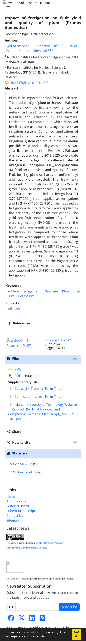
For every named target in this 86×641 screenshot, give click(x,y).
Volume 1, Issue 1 (58, 340)
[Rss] (42, 619)
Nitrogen (51, 291)
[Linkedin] (32, 619)
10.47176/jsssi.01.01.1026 (29, 82)
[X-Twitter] (21, 619)
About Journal (16, 501)
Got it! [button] (76, 634)
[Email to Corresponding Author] (49, 50)
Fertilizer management (23, 291)
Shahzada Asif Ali (48, 46)
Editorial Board (17, 506)
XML (17, 369)
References (21, 323)
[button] (46, 636)
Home (11, 496)
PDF (24, 376)
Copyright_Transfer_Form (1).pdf (38, 388)
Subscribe (69, 607)
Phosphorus (71, 291)
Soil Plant (13, 309)
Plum (10, 296)
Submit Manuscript (20, 511)
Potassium (26, 296)
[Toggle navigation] (41, 8)
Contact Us (14, 515)
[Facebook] (11, 619)
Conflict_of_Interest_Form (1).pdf (38, 396)
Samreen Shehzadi (33, 51)
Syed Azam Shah (17, 46)
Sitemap (12, 520)
